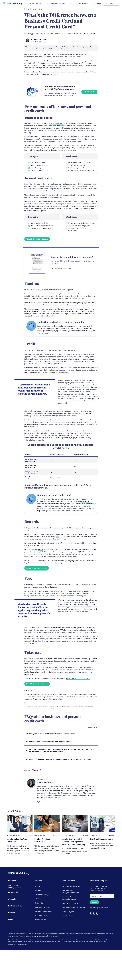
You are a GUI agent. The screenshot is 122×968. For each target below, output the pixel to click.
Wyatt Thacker (96, 843)
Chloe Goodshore (14, 843)
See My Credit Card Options (36, 576)
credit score (48, 68)
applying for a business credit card (78, 686)
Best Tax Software (68, 923)
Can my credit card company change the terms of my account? (61, 713)
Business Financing (35, 3)
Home (26, 9)
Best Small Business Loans (101, 846)
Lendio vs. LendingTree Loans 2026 (17, 848)
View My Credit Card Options (37, 239)
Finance (33, 9)
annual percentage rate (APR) (67, 148)
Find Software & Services (56, 3)
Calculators (97, 3)
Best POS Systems (68, 919)
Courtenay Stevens (40, 39)
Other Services (40, 927)
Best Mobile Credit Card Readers (74, 915)
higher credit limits (56, 123)
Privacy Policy (97, 916)
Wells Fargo (85, 509)
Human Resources (42, 923)
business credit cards (35, 61)
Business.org (12, 953)
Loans (40, 9)
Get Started (89, 92)
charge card (81, 514)
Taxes (37, 906)
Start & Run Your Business (78, 3)
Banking (38, 898)
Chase (40, 557)
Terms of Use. (67, 281)
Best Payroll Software (70, 911)
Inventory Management (43, 919)
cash (57, 544)
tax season (82, 206)
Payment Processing (42, 915)
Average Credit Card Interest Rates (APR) (44, 715)
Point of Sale (39, 910)
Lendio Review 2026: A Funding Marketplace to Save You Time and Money (73, 849)
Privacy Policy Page (105, 948)
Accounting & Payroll (42, 902)
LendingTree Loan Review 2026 (42, 848)
